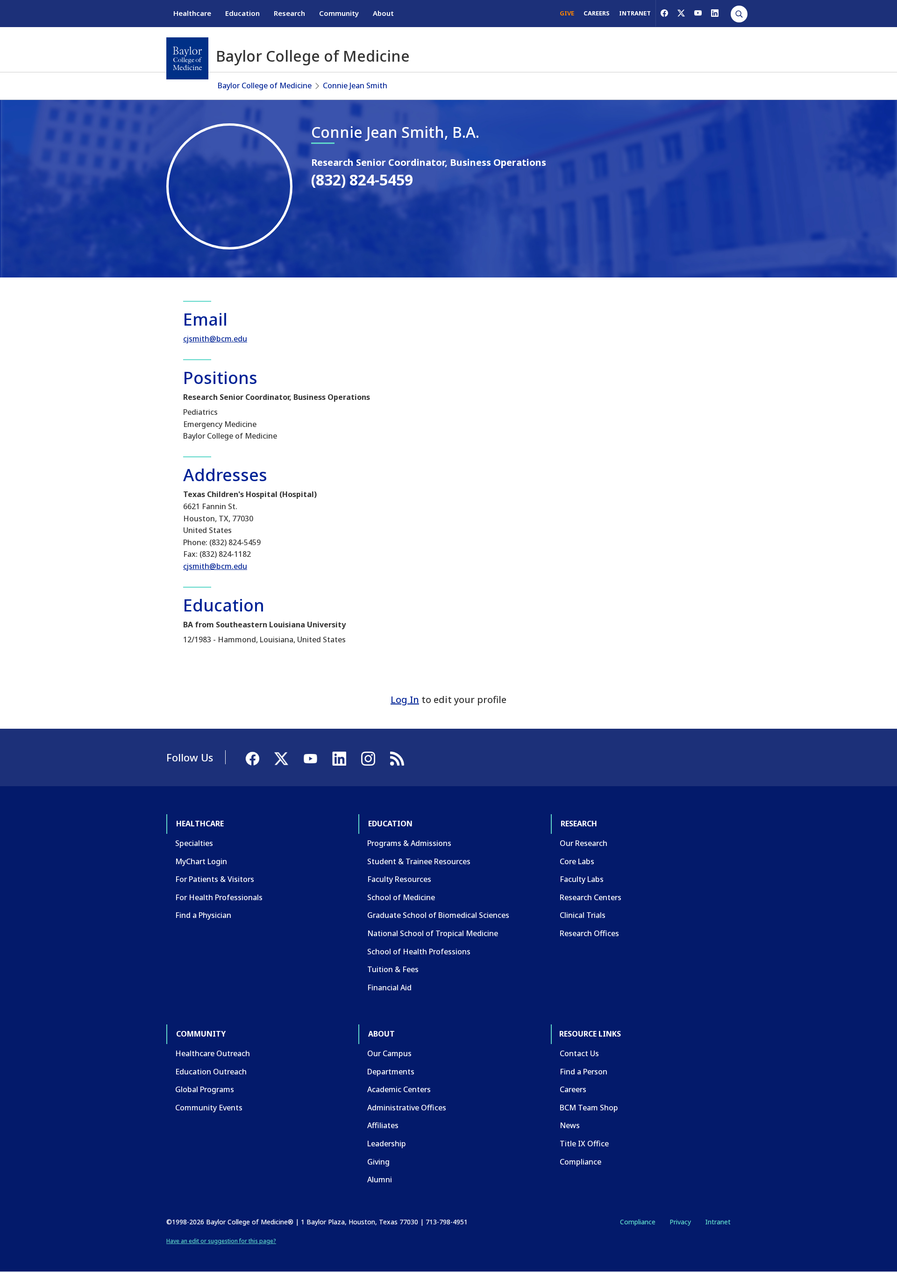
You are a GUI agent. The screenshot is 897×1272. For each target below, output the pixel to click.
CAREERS (597, 13)
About (383, 13)
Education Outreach (211, 1071)
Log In (405, 699)
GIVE (567, 13)
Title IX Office (584, 1143)
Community (339, 13)
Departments (390, 1071)
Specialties (194, 843)
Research (289, 13)
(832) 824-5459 (362, 180)
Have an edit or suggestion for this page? (221, 1241)
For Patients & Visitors (214, 879)
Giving (378, 1162)
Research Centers (590, 897)
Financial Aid (389, 987)
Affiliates (383, 1125)
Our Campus (389, 1053)
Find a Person (583, 1071)
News (570, 1125)
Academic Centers (399, 1089)
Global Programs (204, 1089)
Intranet (718, 1221)
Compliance (580, 1162)
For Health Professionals (219, 897)
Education (242, 13)
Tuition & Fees (393, 969)
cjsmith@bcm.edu (215, 339)
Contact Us (579, 1053)
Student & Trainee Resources (418, 861)
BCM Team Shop (589, 1107)
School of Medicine (401, 897)
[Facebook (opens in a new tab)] (664, 13)
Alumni (379, 1179)
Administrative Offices (406, 1107)
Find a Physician (203, 915)
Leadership (386, 1143)
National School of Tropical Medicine (432, 933)
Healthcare (192, 13)
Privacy (680, 1221)
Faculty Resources (399, 879)
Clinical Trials (582, 915)
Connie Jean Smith (355, 85)
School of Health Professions (418, 951)
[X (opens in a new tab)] (681, 13)
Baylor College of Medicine (265, 85)
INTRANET (635, 13)
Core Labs (577, 861)
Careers (573, 1089)
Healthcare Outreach (212, 1053)
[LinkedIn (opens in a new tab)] (715, 13)
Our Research (583, 843)
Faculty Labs (582, 879)
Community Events (208, 1107)
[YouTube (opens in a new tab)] (698, 13)
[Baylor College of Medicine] (187, 58)
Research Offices (589, 933)
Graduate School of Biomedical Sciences (438, 915)
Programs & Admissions (409, 843)
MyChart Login (201, 861)
